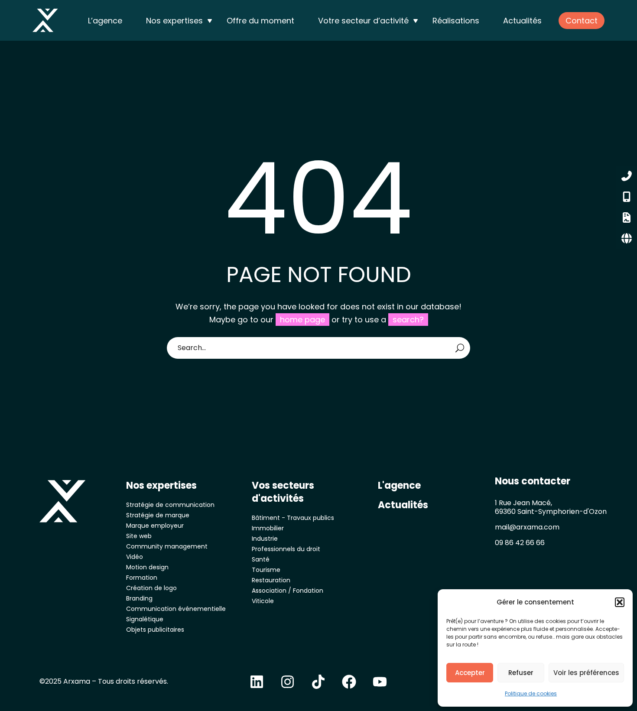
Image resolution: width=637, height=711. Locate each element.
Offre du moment (260, 20)
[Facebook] (349, 681)
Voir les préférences (586, 672)
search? (408, 319)
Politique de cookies (531, 693)
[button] (619, 602)
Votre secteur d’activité (363, 20)
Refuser (520, 672)
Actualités (522, 20)
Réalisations (455, 20)
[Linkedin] (257, 681)
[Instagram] (287, 681)
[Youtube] (380, 681)
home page (302, 319)
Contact (582, 20)
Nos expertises (174, 20)
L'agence (399, 485)
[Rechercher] (460, 348)
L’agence (105, 20)
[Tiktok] (318, 681)
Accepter (470, 672)
